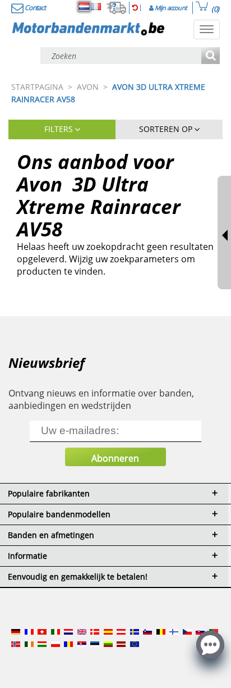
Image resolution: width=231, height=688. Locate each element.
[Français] (96, 7)
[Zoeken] (210, 56)
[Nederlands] (84, 7)
